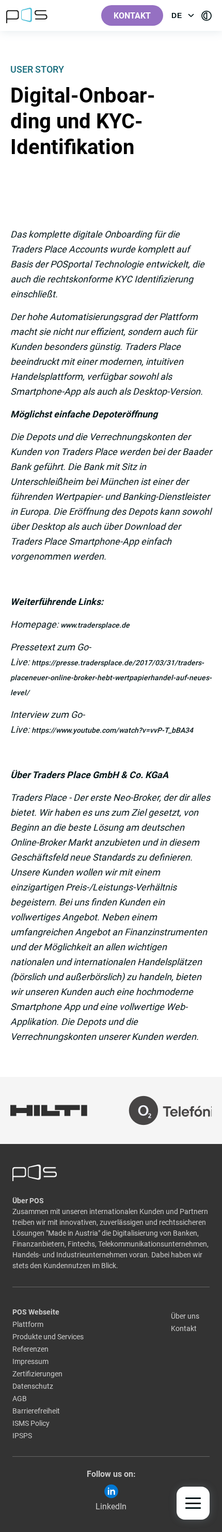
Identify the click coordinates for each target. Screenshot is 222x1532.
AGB (19, 1398)
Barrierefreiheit (36, 1411)
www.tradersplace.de (95, 625)
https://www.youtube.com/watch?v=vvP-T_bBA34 (112, 730)
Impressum (30, 1361)
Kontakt (132, 16)
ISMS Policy (31, 1423)
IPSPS (22, 1436)
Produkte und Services (48, 1337)
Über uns (185, 1316)
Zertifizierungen (37, 1374)
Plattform (27, 1324)
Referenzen (30, 1349)
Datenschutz (32, 1386)
